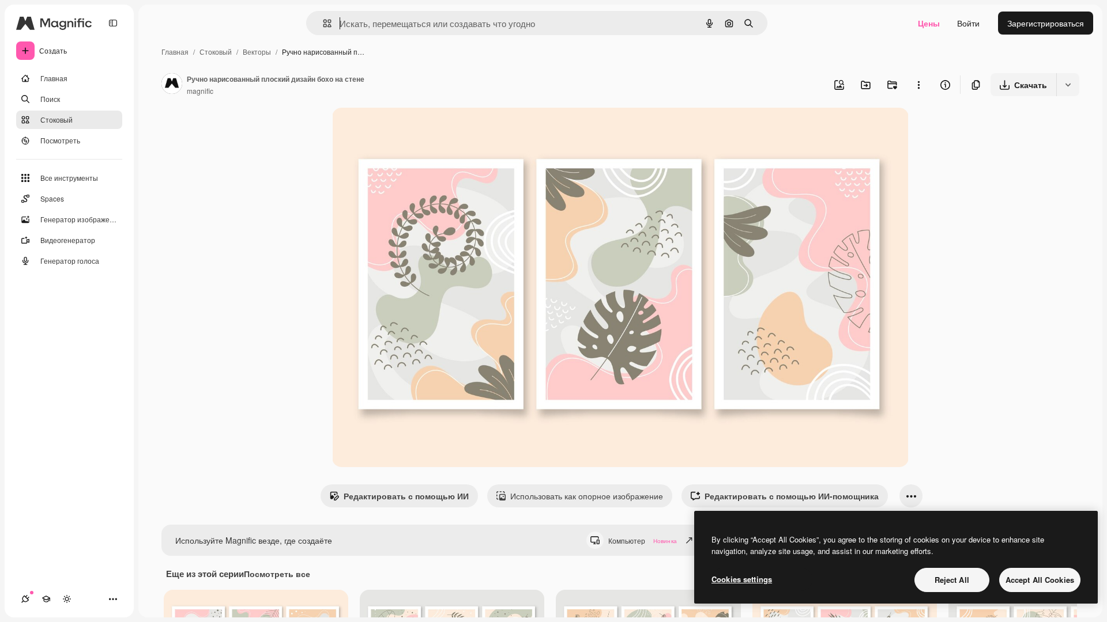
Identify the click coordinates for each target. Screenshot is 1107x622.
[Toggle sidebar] (113, 23)
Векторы (257, 51)
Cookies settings (741, 579)
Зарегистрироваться (1045, 23)
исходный (409, 130)
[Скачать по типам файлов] (1067, 84)
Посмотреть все (277, 573)
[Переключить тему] (67, 599)
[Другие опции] (918, 84)
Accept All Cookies (1040, 579)
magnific (200, 91)
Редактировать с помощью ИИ (406, 496)
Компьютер (642, 540)
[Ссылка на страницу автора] (171, 84)
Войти (968, 23)
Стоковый (215, 51)
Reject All (952, 579)
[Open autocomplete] (322, 23)
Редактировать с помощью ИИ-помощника (792, 496)
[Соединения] (25, 599)
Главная (175, 51)
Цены (929, 23)
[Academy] (46, 599)
